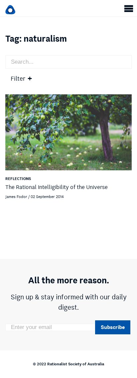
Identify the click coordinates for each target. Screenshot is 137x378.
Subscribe (113, 327)
